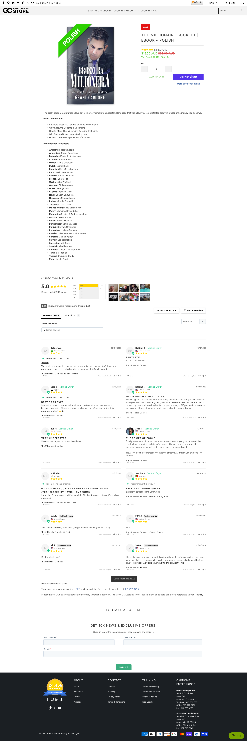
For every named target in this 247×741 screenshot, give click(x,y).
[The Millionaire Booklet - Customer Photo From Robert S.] (134, 297)
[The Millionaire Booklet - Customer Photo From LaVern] (145, 288)
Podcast (77, 702)
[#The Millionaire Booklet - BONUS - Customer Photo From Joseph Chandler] (113, 288)
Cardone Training (149, 697)
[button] (126, 10)
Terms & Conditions (116, 702)
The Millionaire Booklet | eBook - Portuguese (147, 496)
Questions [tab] (70, 315)
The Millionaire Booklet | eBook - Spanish (145, 532)
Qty (143, 63)
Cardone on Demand (151, 691)
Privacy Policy (114, 697)
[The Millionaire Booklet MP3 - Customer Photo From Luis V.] (145, 297)
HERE (77, 589)
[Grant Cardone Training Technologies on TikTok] (22, 3)
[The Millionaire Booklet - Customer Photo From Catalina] (134, 288)
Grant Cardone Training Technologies (63, 733)
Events (76, 697)
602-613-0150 (189, 725)
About (76, 686)
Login (231, 3)
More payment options (188, 83)
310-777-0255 (132, 589)
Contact (111, 686)
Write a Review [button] (195, 310)
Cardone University (150, 686)
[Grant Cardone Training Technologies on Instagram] (8, 3)
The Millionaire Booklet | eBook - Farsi (58, 503)
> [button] (124, 579)
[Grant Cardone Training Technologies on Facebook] (3, 3)
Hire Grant (78, 691)
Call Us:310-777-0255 (48, 3)
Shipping (111, 691)
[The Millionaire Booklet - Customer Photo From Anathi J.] (124, 297)
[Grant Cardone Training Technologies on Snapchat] (18, 3)
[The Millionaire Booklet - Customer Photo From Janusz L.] (124, 288)
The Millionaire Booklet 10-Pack (55, 532)
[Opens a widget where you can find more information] (236, 736)
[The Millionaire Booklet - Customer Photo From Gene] (113, 297)
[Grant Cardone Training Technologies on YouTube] (32, 3)
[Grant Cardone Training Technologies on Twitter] (27, 3)
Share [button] (47, 376)
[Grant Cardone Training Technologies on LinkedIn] (13, 3)
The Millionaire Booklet (136, 365)
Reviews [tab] (47, 315)
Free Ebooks (147, 702)
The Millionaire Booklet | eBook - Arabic (59, 374)
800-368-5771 (192, 702)
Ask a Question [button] (168, 310)
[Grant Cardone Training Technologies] (16, 10)
